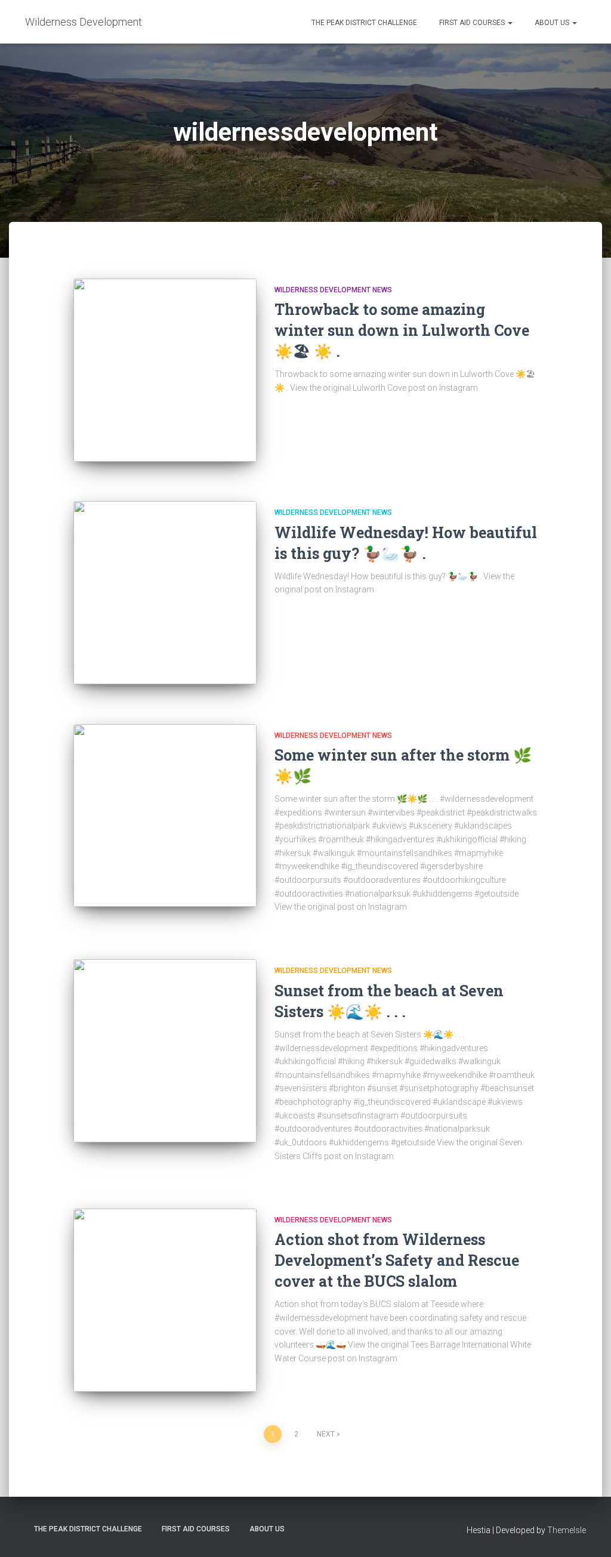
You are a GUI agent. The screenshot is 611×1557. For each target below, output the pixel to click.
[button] (510, 22)
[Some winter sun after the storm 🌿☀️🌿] (165, 815)
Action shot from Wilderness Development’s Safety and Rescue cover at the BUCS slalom (396, 1260)
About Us (552, 22)
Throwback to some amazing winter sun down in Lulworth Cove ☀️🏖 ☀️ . (401, 330)
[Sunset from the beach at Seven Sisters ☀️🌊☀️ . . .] (165, 1050)
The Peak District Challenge (363, 22)
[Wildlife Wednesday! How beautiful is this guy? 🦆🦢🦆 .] (165, 592)
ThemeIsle (566, 1530)
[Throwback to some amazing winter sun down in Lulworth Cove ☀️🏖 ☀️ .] (165, 370)
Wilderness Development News (333, 290)
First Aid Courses (472, 22)
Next (326, 1434)
